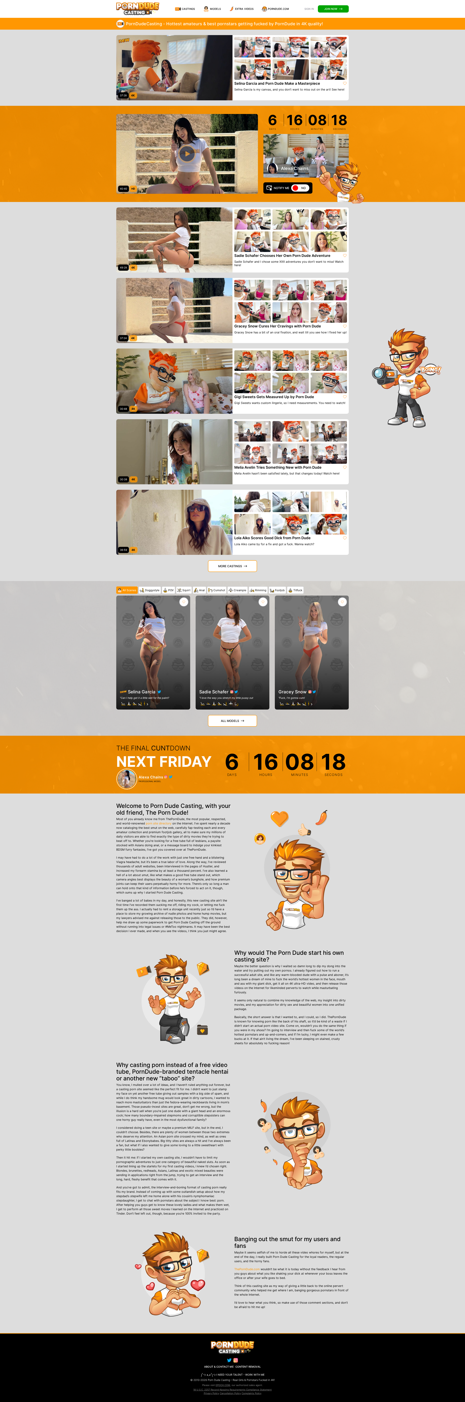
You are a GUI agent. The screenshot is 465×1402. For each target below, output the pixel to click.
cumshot (219, 590)
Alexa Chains (295, 168)
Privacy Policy (211, 1393)
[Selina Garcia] (153, 652)
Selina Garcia (141, 692)
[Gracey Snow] (312, 652)
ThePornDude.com (247, 1269)
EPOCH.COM (223, 1385)
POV (171, 590)
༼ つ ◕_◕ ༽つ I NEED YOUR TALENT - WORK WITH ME (232, 1374)
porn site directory (158, 823)
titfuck (297, 590)
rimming (260, 590)
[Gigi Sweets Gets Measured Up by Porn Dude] (174, 381)
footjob (280, 590)
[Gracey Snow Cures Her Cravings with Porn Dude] (174, 310)
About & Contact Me (219, 1366)
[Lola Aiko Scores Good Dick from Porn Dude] (174, 522)
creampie (240, 590)
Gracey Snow (292, 692)
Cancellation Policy (230, 1393)
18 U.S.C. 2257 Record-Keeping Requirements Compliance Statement (232, 1389)
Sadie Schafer (214, 692)
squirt (186, 590)
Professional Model (150, 781)
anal (202, 590)
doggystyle (152, 590)
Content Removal (248, 1366)
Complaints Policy (251, 1393)
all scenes (129, 590)
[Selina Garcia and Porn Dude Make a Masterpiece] (174, 67)
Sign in (309, 9)
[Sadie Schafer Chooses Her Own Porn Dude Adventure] (174, 240)
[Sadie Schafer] (233, 652)
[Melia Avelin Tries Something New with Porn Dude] (174, 451)
